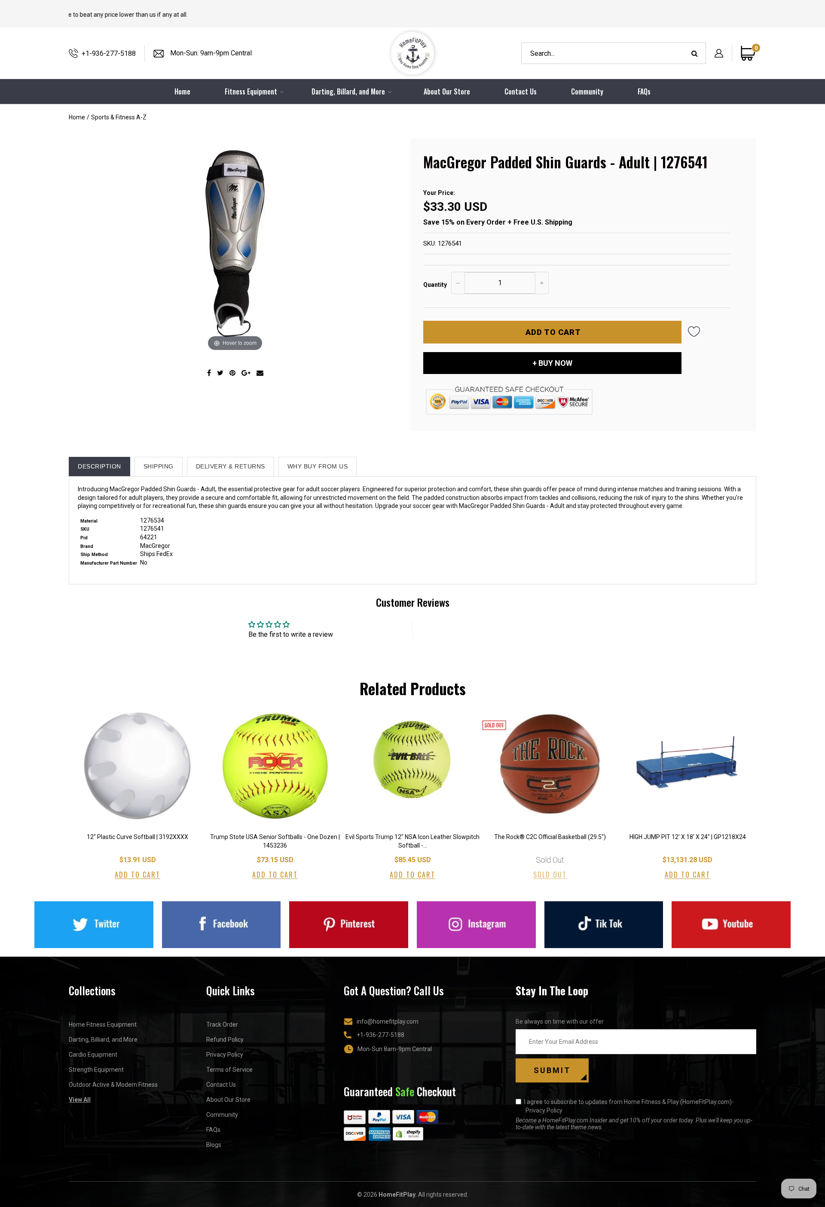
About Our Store (447, 91)
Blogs (213, 1144)
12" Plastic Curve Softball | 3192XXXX (137, 836)
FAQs (644, 91)
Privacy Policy (224, 1054)
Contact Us (520, 91)
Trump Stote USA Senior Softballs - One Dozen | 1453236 (275, 841)
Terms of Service (229, 1069)
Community (587, 91)
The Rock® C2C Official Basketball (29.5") (550, 836)
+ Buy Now (552, 363)
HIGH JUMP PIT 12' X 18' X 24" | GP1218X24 (687, 836)
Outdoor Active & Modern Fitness (113, 1084)
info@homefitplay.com (388, 1021)
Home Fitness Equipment (103, 1024)
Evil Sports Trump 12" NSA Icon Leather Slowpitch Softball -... (412, 841)
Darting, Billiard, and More (103, 1039)
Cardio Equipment (93, 1054)
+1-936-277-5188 (109, 53)
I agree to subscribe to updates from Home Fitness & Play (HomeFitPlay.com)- (629, 1106)
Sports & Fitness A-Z (119, 117)
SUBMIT (552, 1070)
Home (77, 117)
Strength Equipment (96, 1069)
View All (80, 1099)
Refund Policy (225, 1039)
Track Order (222, 1024)
